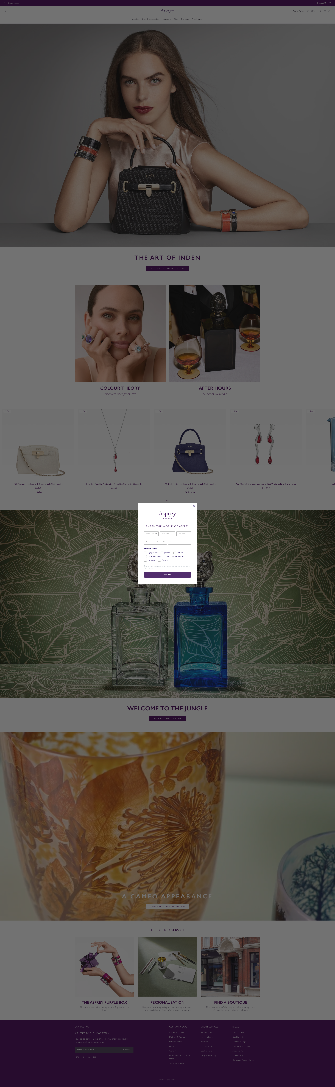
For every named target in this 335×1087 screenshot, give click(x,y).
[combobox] (150, 534)
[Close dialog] (194, 506)
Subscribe (167, 575)
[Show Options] (156, 534)
